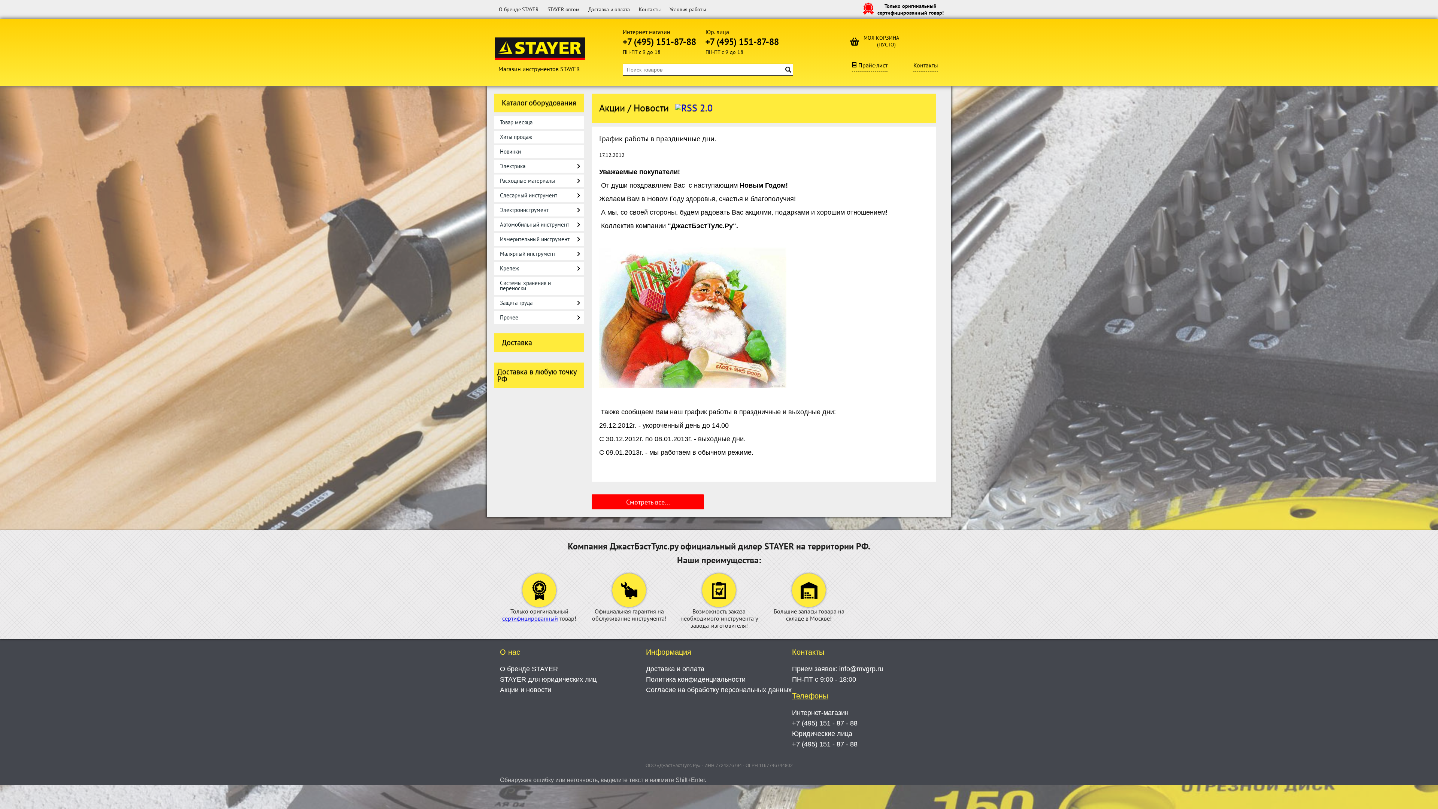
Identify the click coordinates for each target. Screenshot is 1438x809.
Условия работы (688, 9)
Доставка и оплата (609, 9)
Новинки (510, 151)
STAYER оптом (563, 9)
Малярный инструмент (527, 253)
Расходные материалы (527, 180)
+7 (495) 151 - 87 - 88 (825, 723)
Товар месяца (516, 122)
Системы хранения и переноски (525, 285)
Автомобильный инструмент (534, 224)
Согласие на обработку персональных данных (719, 690)
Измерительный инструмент (535, 239)
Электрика (512, 166)
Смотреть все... (648, 502)
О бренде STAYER (519, 9)
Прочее (509, 317)
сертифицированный (530, 618)
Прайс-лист (873, 65)
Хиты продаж (516, 136)
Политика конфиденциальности (696, 679)
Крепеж (509, 268)
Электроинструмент (524, 209)
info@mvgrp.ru (861, 669)
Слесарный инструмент (528, 195)
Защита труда (516, 302)
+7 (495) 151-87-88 (659, 42)
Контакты (649, 9)
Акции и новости (525, 690)
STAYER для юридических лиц (548, 679)
